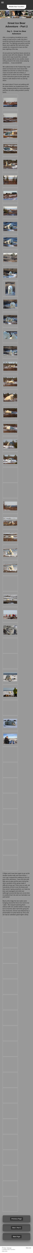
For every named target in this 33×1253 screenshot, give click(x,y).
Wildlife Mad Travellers (16, 6)
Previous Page (16, 1219)
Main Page (16, 1236)
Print (4, 1248)
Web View (28, 1247)
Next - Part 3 (16, 1227)
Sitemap (9, 1248)
